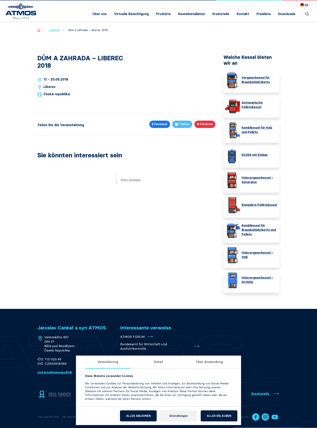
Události (54, 30)
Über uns (99, 14)
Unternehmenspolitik (54, 372)
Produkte (163, 14)
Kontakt (243, 14)
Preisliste (263, 14)
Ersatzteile (220, 14)
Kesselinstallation (191, 14)
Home (39, 30)
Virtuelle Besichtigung (131, 14)
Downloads (286, 14)
